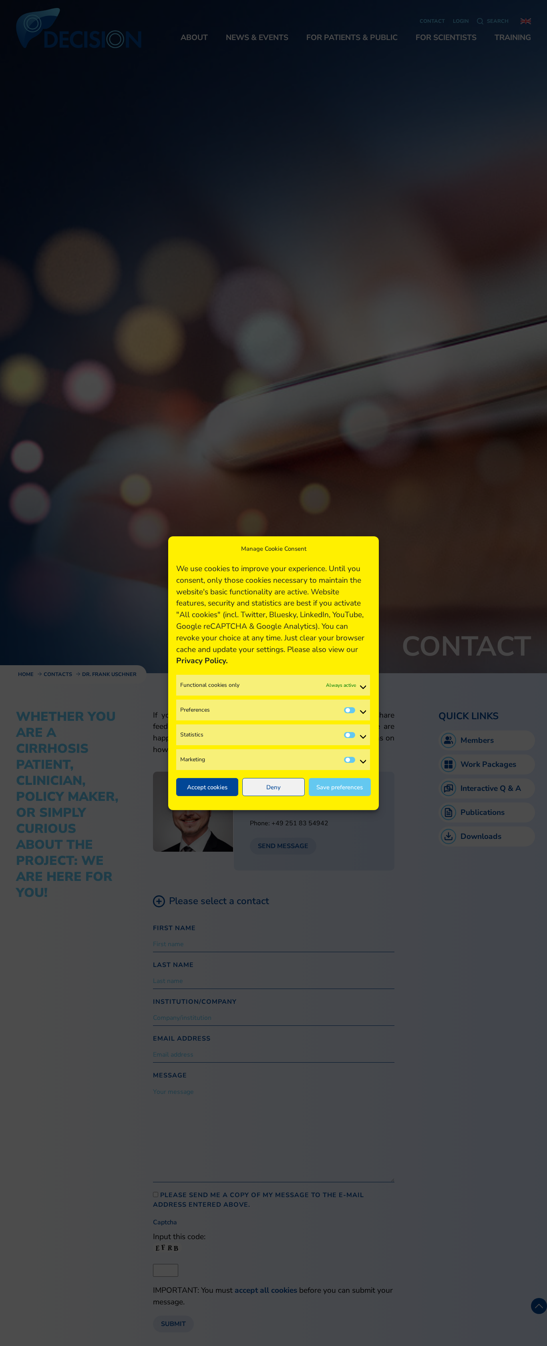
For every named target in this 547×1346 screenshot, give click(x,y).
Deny (273, 787)
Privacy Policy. (202, 661)
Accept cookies (207, 787)
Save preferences (339, 787)
